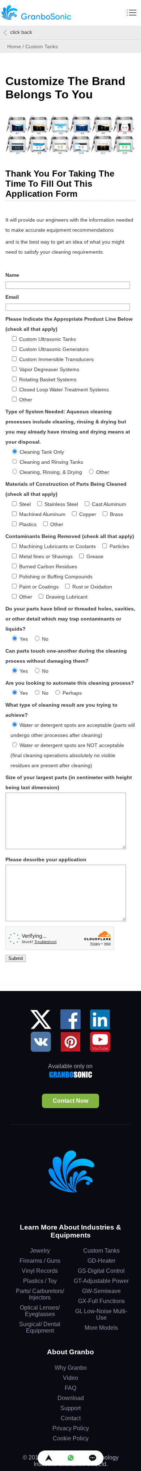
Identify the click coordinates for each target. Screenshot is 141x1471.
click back (21, 32)
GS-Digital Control (101, 1271)
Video (70, 1378)
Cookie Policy (71, 1438)
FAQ (70, 1388)
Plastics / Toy (40, 1281)
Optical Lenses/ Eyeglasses (40, 1311)
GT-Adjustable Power (101, 1281)
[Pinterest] (70, 1044)
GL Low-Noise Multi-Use (101, 1314)
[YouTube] (100, 1044)
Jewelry (40, 1251)
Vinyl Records (40, 1271)
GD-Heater (101, 1261)
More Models (101, 1328)
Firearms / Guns (40, 1261)
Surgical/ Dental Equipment (39, 1327)
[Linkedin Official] (100, 1022)
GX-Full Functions (101, 1301)
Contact (71, 1418)
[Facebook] (70, 1022)
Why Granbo (71, 1368)
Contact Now (70, 1101)
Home (14, 46)
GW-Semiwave (101, 1291)
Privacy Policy (70, 1428)
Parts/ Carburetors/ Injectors (40, 1294)
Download (70, 1398)
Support (70, 1408)
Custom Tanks (101, 1251)
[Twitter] (40, 1022)
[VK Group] (40, 1044)
